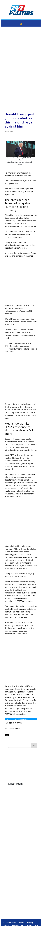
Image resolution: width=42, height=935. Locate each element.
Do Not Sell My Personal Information (21, 928)
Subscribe (21, 931)
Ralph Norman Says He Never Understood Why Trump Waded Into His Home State (22, 802)
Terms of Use (17, 925)
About (21, 922)
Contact (29, 925)
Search (34, 745)
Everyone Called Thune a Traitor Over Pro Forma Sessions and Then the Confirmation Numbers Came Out (22, 895)
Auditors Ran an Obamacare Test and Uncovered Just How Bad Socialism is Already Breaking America (22, 826)
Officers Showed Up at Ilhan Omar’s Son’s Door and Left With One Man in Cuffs (22, 847)
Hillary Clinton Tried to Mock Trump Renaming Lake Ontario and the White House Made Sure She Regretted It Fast (22, 870)
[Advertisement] (21, 45)
